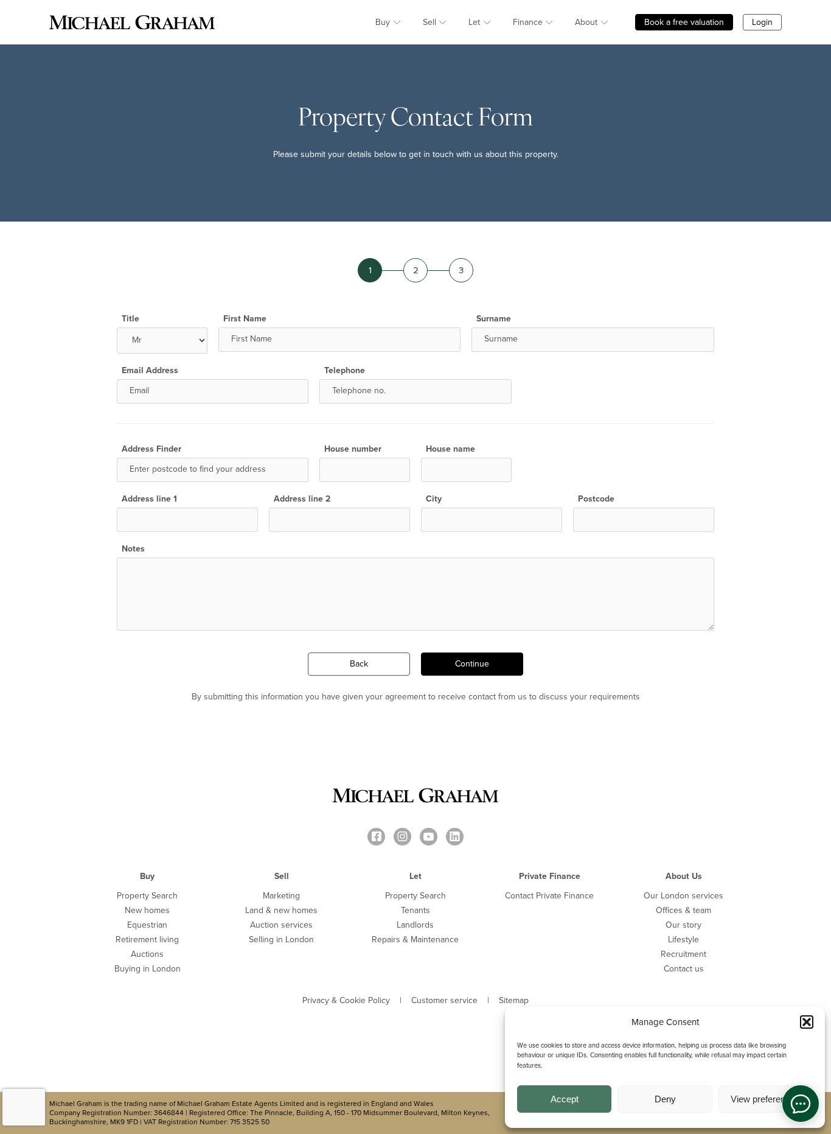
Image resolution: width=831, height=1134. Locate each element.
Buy (382, 22)
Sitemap (514, 1001)
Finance (528, 22)
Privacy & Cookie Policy (346, 1001)
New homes (147, 910)
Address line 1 (149, 499)
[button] (807, 1022)
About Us (684, 876)
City (434, 499)
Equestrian (147, 925)
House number (352, 449)
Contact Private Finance (549, 895)
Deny (665, 1099)
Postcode (596, 499)
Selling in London (281, 939)
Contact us (684, 968)
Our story (683, 925)
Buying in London (147, 968)
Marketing (281, 895)
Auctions (147, 954)
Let (474, 22)
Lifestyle (683, 939)
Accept (565, 1099)
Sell (429, 22)
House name (450, 449)
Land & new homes (281, 910)
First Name (244, 319)
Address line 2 (302, 499)
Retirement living (147, 939)
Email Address (150, 371)
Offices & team (683, 910)
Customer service (444, 1001)
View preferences (765, 1099)
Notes (133, 549)
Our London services (683, 895)
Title (130, 319)
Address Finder (151, 449)
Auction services (281, 925)
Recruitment (683, 954)
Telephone (344, 371)
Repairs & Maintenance (415, 939)
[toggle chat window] (800, 1103)
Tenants (415, 910)
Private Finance (549, 876)
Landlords (415, 925)
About (586, 22)
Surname (493, 319)
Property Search (147, 895)
